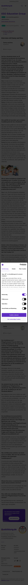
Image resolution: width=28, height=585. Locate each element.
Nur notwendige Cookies (14, 319)
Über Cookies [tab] (22, 268)
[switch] (24, 299)
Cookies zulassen (14, 315)
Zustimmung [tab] (5, 268)
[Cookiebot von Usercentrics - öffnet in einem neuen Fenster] (20, 265)
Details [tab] (14, 268)
